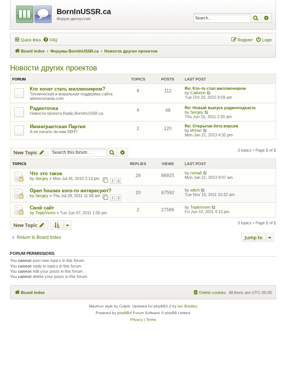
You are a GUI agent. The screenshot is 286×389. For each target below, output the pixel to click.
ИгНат (196, 130)
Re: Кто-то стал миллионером (215, 88)
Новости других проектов (53, 68)
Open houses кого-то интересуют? (70, 190)
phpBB (123, 313)
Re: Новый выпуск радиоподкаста (220, 107)
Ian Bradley (187, 306)
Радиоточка (44, 108)
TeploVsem (45, 213)
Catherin (198, 93)
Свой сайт (42, 208)
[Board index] (34, 13)
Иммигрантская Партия (58, 126)
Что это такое (46, 173)
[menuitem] (50, 39)
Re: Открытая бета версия (211, 126)
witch (195, 190)
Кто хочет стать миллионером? (67, 89)
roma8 (196, 173)
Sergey (196, 112)
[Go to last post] (205, 173)
